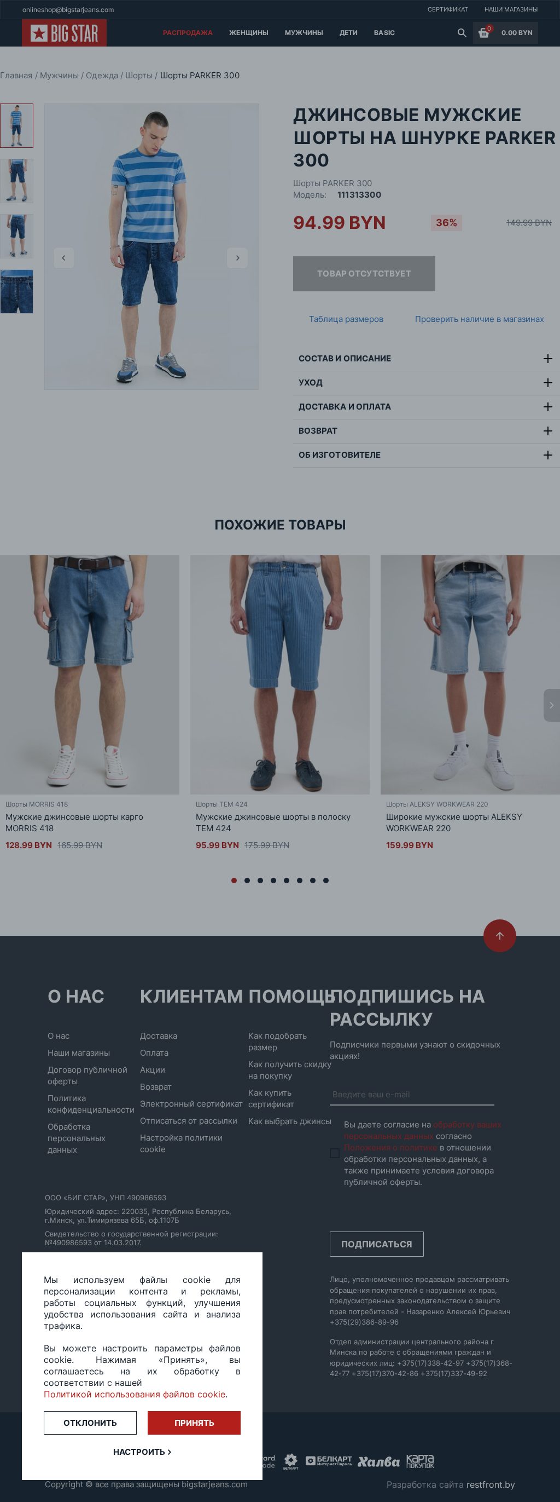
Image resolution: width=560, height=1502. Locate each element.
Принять (194, 1423)
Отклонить (90, 1423)
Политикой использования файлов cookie (134, 1394)
